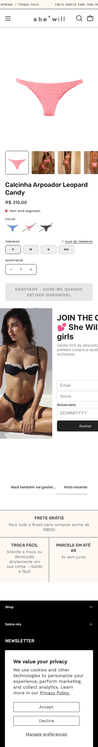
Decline (46, 720)
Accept (46, 706)
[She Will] (49, 18)
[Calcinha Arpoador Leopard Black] (46, 227)
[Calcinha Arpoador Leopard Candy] (17, 162)
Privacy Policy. (55, 692)
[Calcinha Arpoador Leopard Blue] (12, 227)
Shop (9, 607)
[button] (78, 18)
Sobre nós (13, 624)
